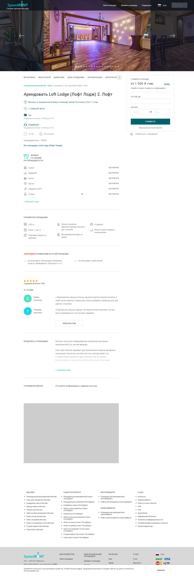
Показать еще (69, 323)
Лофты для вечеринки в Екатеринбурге (116, 502)
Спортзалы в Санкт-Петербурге (76, 537)
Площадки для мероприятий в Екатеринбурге (113, 497)
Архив (111, 563)
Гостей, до (136, 97)
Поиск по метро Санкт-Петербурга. (77, 522)
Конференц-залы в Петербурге (75, 505)
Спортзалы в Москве (34, 529)
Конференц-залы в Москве (37, 503)
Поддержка (146, 5)
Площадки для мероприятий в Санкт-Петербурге (78, 497)
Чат (30, 115)
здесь (79, 568)
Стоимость (150, 121)
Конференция (95, 77)
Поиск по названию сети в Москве (40, 523)
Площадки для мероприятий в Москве (41, 496)
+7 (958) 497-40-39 (36, 108)
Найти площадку (109, 5)
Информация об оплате (147, 516)
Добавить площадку (129, 5)
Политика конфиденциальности (150, 519)
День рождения (76, 77)
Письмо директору (145, 526)
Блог (139, 510)
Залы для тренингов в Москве (38, 500)
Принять (161, 570)
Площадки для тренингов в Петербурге (78, 502)
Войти (181, 5)
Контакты (142, 496)
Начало (134, 107)
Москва (25, 8)
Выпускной (44, 77)
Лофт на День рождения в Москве (39, 513)
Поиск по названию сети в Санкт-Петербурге (76, 530)
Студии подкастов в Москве (37, 526)
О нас (135, 559)
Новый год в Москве (34, 510)
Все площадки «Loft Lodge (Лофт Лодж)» (43, 145)
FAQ (139, 506)
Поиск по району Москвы (36, 519)
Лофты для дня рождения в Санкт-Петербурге (77, 518)
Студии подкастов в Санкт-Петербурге (78, 534)
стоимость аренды (140, 79)
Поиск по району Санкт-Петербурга (77, 525)
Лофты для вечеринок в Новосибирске (116, 517)
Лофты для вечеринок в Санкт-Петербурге (75, 509)
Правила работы (144, 500)
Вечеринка (29, 77)
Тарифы (167, 84)
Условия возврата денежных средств (153, 523)
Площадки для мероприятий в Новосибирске (113, 513)
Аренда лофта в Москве (35, 506)
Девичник (59, 77)
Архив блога (142, 513)
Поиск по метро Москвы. (36, 516)
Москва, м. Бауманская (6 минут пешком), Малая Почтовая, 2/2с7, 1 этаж (63, 102)
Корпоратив (111, 77)
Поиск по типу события (147, 503)
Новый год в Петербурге (73, 513)
